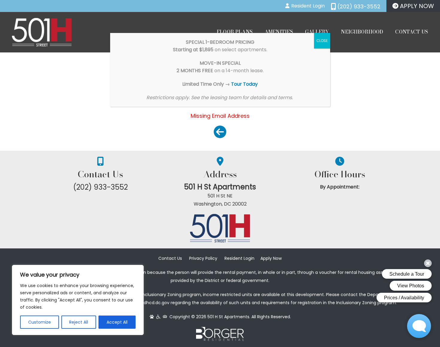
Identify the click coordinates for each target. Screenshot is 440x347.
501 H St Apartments (220, 187)
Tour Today (244, 84)
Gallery (317, 31)
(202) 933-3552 (100, 187)
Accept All (117, 322)
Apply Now (271, 258)
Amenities (279, 31)
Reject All (78, 322)
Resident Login (239, 258)
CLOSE (322, 40)
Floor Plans (235, 31)
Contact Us (411, 31)
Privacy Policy (203, 258)
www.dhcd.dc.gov (151, 303)
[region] (78, 300)
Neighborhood (362, 31)
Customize (39, 322)
